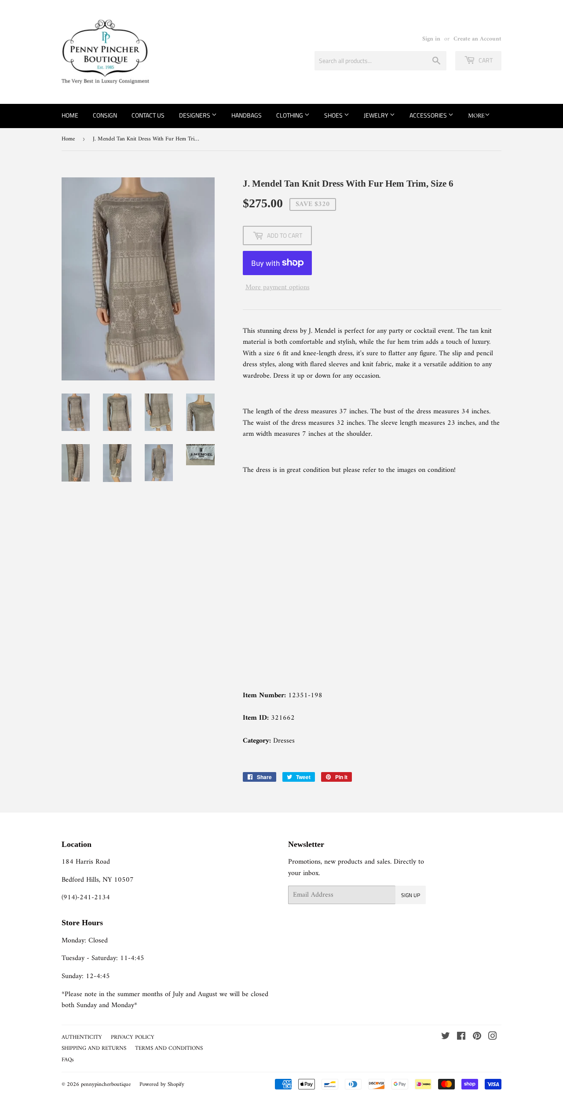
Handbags (246, 115)
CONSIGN (105, 115)
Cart (485, 60)
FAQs (68, 1060)
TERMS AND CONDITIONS (169, 1048)
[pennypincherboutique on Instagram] (492, 1037)
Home (70, 115)
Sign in (431, 39)
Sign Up (410, 895)
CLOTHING (290, 115)
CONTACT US (148, 115)
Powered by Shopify (161, 1084)
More (476, 115)
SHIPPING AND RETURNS (94, 1048)
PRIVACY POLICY (132, 1037)
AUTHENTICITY (82, 1037)
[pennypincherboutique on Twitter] (445, 1037)
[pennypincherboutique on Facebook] (461, 1037)
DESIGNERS (195, 115)
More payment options (277, 288)
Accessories (428, 115)
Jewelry (377, 115)
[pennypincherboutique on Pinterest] (477, 1037)
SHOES (334, 115)
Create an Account (477, 39)
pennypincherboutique (106, 1084)
